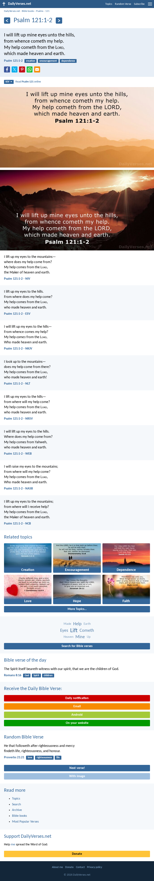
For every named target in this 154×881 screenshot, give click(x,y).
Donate (77, 854)
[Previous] (7, 20)
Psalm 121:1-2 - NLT (17, 383)
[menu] (150, 5)
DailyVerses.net (12, 11)
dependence (68, 61)
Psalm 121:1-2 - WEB (18, 453)
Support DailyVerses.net (27, 836)
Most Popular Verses (25, 821)
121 (47, 11)
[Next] (59, 20)
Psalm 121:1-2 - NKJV (18, 348)
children (48, 675)
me (13, 844)
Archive (17, 810)
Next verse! (77, 768)
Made (67, 624)
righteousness (44, 757)
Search (16, 804)
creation (30, 61)
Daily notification (77, 698)
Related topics (18, 537)
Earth (87, 624)
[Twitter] (15, 70)
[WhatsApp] (30, 69)
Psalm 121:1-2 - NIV (17, 278)
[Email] (38, 70)
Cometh (87, 630)
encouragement (48, 61)
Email (77, 706)
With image (77, 776)
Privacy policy (94, 867)
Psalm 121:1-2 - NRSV (18, 418)
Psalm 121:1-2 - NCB (17, 523)
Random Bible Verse (24, 737)
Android (77, 714)
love (30, 757)
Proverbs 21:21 (14, 757)
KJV (7, 81)
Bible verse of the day (25, 660)
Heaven (68, 637)
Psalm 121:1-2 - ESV (17, 313)
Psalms (39, 11)
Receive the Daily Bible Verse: (33, 688)
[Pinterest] (23, 70)
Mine (80, 637)
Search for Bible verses (77, 646)
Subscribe (139, 4)
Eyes (64, 630)
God (27, 675)
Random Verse (123, 4)
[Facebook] (8, 70)
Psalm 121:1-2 (13, 60)
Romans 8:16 (12, 675)
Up (88, 637)
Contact (80, 867)
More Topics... (77, 609)
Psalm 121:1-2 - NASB (18, 488)
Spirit (36, 675)
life (58, 757)
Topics (108, 4)
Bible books (28, 11)
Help (77, 624)
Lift (74, 631)
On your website (77, 723)
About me (57, 867)
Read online (28, 81)
